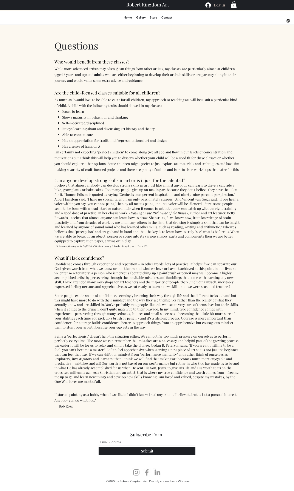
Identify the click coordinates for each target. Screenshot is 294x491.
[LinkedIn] (157, 472)
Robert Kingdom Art (147, 4)
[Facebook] (147, 472)
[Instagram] (288, 21)
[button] (234, 4)
